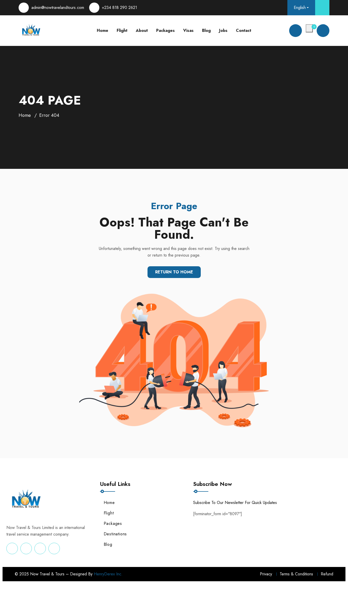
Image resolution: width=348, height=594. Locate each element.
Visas (188, 30)
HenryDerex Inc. (108, 574)
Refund (327, 574)
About (142, 30)
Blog (206, 30)
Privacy (266, 574)
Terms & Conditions (296, 574)
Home (102, 30)
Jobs (223, 30)
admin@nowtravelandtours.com (57, 7)
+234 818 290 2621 (119, 7)
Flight (122, 30)
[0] (309, 28)
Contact (243, 30)
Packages (165, 30)
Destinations (115, 534)
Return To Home (174, 272)
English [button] (300, 7)
